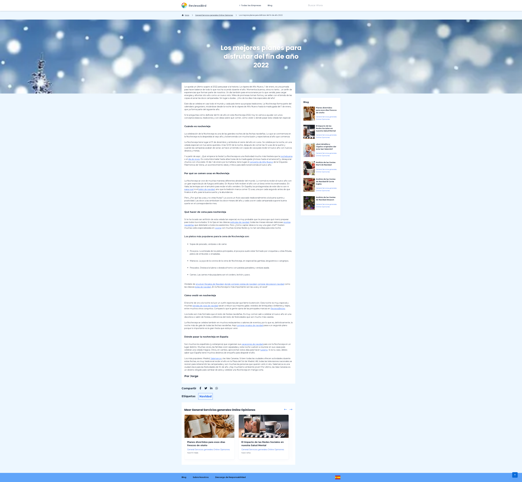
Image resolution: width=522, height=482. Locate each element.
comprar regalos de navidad (250, 325)
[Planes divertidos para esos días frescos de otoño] (209, 426)
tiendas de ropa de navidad (205, 305)
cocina (218, 228)
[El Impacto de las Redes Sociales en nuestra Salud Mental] (264, 426)
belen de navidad (206, 189)
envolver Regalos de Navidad (209, 284)
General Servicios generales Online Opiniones (214, 15)
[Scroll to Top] (515, 475)
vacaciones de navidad (252, 344)
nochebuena (286, 156)
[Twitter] (204, 388)
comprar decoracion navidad (270, 284)
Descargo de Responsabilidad (230, 477)
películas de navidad (239, 222)
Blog (270, 5)
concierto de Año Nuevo (261, 162)
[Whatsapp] (215, 388)
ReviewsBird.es (278, 308)
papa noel (189, 189)
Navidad (205, 396)
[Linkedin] (210, 388)
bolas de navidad (203, 287)
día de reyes (194, 159)
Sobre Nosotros (201, 477)
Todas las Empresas (250, 5)
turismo (264, 350)
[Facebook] (199, 388)
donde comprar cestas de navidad (240, 284)
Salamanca (216, 358)
